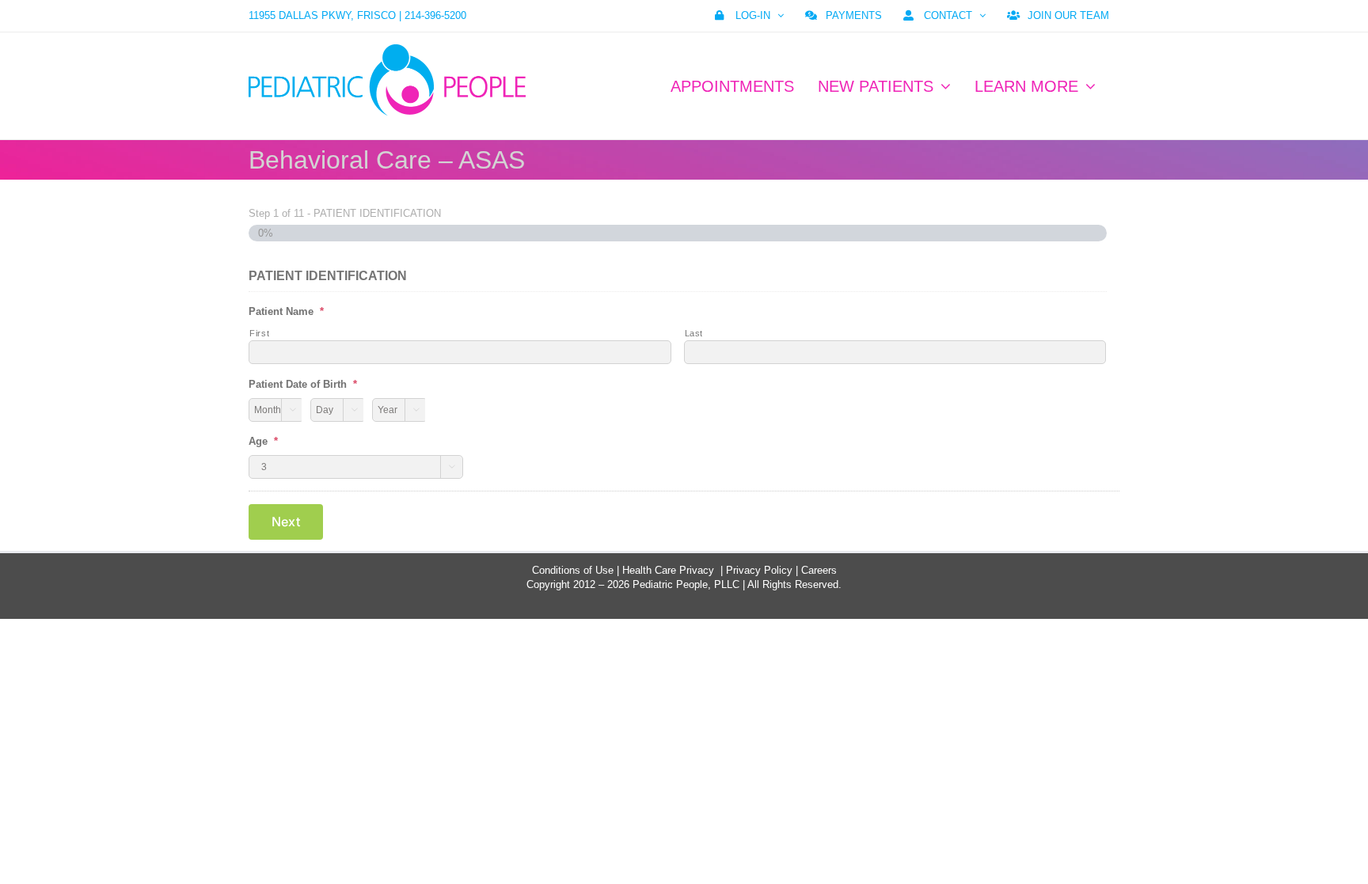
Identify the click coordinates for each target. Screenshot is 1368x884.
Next (286, 521)
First (259, 333)
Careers (819, 570)
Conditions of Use (573, 570)
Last (694, 333)
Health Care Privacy (668, 570)
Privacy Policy (759, 570)
